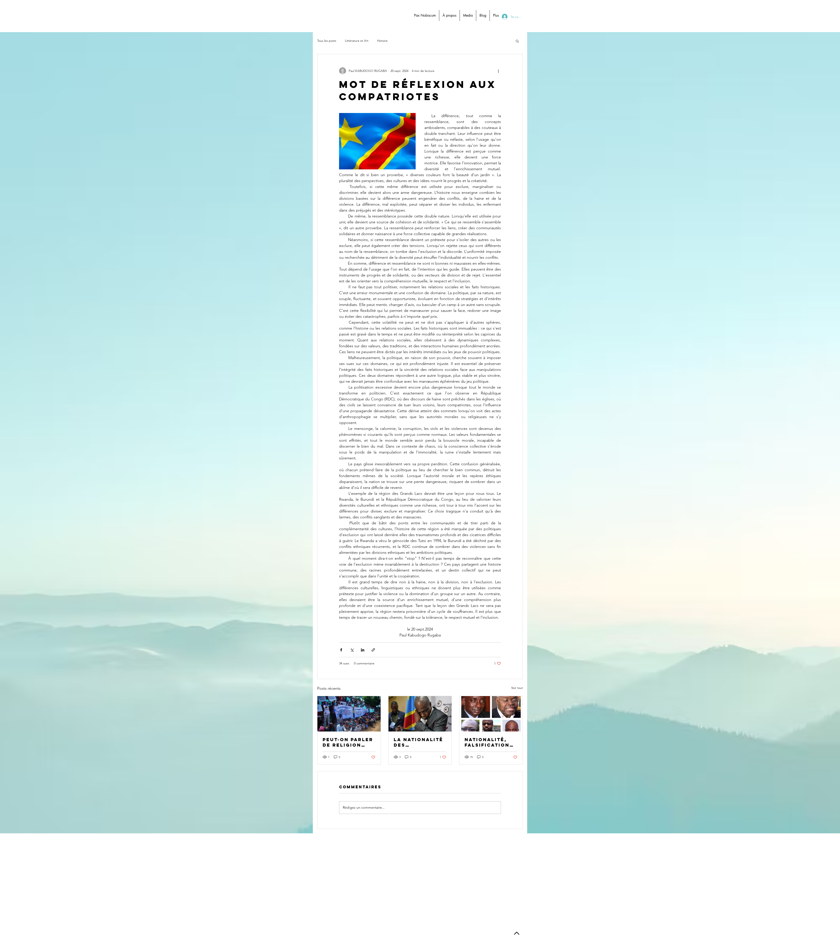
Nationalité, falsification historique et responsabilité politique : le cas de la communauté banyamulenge (490, 742)
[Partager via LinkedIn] (362, 650)
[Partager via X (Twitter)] (352, 650)
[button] (517, 41)
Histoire (382, 41)
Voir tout (517, 688)
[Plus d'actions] (498, 70)
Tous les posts (326, 41)
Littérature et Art (356, 41)
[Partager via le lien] (373, 650)
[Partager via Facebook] (341, 650)
